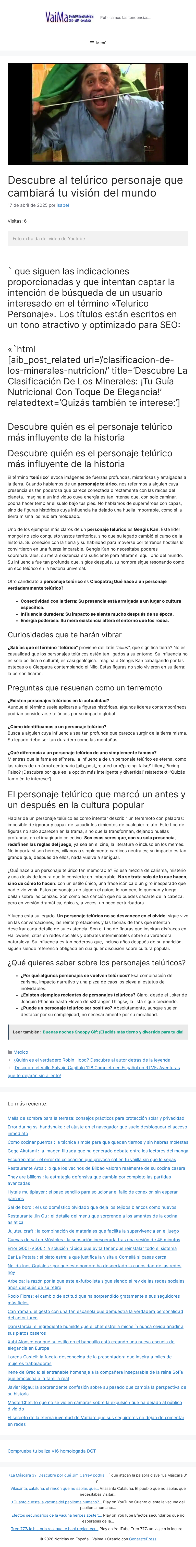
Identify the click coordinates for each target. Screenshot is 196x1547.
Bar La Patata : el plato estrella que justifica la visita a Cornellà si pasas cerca (87, 1257)
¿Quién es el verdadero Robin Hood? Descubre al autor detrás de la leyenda (92, 1060)
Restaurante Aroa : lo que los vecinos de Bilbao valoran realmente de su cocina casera (96, 1168)
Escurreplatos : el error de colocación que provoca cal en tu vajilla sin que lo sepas (92, 1159)
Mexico (21, 1052)
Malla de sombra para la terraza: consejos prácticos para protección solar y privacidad (96, 1118)
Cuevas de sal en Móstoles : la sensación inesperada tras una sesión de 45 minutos (94, 1239)
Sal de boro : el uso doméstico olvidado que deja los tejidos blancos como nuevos (92, 1207)
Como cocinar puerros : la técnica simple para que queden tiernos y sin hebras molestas (98, 1142)
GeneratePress (142, 1539)
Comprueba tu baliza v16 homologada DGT (52, 1451)
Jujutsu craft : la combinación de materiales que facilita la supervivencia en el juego (93, 1231)
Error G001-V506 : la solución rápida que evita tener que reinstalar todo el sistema (92, 1248)
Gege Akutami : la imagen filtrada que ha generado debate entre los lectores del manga (98, 1150)
